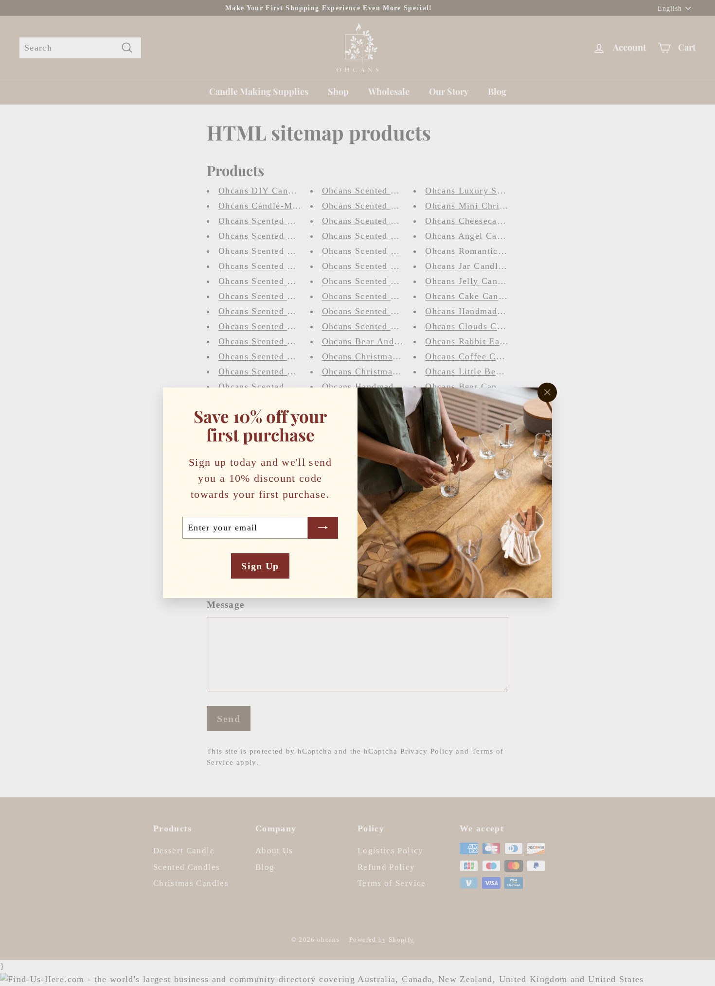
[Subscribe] (323, 528)
